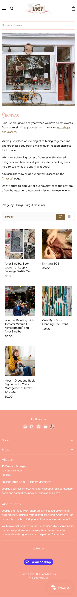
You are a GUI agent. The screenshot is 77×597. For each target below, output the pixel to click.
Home (6, 25)
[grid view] (60, 217)
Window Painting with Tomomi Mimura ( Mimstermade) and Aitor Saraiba (19, 325)
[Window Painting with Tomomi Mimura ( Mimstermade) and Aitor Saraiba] (20, 301)
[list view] (69, 217)
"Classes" (7, 178)
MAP (48, 481)
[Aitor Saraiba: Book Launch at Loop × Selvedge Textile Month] (20, 244)
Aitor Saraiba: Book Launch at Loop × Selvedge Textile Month (19, 267)
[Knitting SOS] (57, 244)
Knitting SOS (50, 263)
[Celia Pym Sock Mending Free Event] (57, 301)
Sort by (9, 216)
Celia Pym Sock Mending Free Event (55, 322)
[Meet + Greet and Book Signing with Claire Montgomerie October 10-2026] (20, 361)
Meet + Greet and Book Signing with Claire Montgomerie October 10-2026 (20, 386)
